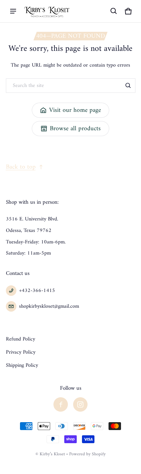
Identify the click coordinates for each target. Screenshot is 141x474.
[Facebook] (60, 404)
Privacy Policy (20, 352)
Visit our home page (75, 110)
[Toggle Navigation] (13, 11)
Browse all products (75, 128)
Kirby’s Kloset (52, 454)
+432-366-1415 (37, 290)
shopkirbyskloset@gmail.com (49, 306)
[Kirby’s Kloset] (47, 11)
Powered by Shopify (87, 454)
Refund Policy (20, 339)
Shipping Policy (22, 365)
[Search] (128, 85)
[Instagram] (80, 404)
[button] (114, 11)
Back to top (21, 167)
